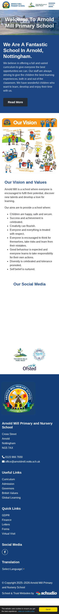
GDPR (6, 515)
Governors (8, 488)
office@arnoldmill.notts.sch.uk (22, 461)
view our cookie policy (26, 611)
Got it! (48, 609)
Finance (6, 520)
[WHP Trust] (20, 354)
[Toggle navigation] (52, 4)
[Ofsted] (29, 367)
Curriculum (8, 479)
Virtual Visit (8, 533)
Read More (15, 102)
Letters (6, 524)
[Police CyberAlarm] (39, 354)
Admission (8, 483)
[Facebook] (5, 552)
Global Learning (11, 497)
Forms (5, 529)
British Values (10, 493)
